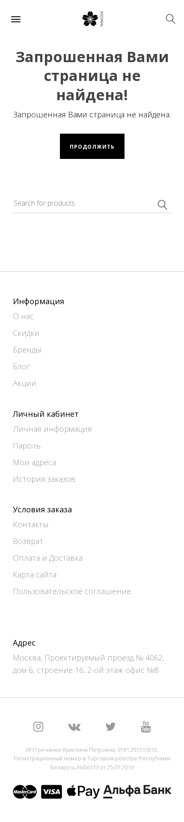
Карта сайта (34, 574)
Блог (21, 366)
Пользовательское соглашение (72, 591)
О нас (23, 316)
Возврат (28, 541)
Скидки (26, 333)
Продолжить (92, 146)
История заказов (44, 479)
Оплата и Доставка (48, 558)
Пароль (27, 445)
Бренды (27, 349)
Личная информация (52, 429)
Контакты (31, 524)
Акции (24, 383)
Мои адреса (34, 462)
